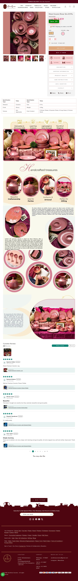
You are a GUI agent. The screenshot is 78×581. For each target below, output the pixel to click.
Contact (61, 88)
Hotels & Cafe (56, 7)
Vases (29, 535)
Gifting (30, 538)
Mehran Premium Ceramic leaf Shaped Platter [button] (19, 425)
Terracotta (38, 5)
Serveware (52, 530)
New (16, 538)
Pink (62, 33)
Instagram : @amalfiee (57, 560)
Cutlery (12, 532)
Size (50, 30)
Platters (39, 530)
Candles (34, 535)
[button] (5, 370)
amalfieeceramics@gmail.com (59, 558)
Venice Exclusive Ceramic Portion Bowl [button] (17, 407)
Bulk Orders (46, 541)
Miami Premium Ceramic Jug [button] (15, 370)
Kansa (31, 7)
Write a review (60, 345)
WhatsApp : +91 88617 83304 (42, 558)
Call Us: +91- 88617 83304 (41, 563)
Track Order (15, 541)
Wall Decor (45, 535)
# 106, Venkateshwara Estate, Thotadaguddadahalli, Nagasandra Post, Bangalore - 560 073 (26, 561)
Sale (13, 538)
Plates (30, 530)
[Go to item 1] (7, 352)
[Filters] (70, 346)
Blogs (34, 538)
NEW (21, 5)
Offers (47, 7)
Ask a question (61, 83)
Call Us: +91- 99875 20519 (41, 567)
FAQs (10, 541)
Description (61, 67)
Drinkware (45, 530)
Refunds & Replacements (27, 541)
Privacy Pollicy (8, 542)
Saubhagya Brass (23, 7)
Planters (24, 535)
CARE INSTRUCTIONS (61, 79)
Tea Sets (24, 530)
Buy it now (61, 52)
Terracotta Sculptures (15, 535)
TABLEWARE (53, 5)
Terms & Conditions (56, 541)
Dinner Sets (17, 530)
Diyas (39, 535)
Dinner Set (28, 5)
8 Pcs (51, 33)
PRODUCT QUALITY (61, 75)
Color (65, 30)
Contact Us (22, 546)
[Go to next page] (47, 451)
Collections (39, 7)
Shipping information (61, 71)
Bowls (34, 530)
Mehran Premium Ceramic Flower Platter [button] (18, 388)
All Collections (23, 538)
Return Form (39, 541)
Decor (46, 5)
